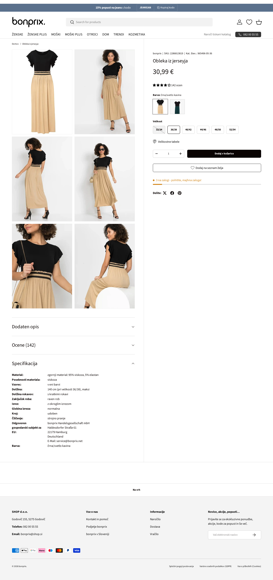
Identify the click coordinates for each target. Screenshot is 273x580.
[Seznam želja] (249, 22)
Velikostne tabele (168, 142)
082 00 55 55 (25, 527)
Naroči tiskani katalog (217, 34)
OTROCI (92, 34)
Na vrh (136, 490)
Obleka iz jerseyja (30, 44)
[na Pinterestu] (179, 193)
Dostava (155, 527)
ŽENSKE (17, 34)
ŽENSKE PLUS (37, 34)
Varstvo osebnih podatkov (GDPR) (216, 566)
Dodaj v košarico (224, 153)
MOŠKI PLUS (73, 34)
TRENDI (118, 34)
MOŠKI (56, 34)
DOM (105, 34)
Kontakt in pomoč (97, 519)
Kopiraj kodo (167, 7)
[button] (259, 22)
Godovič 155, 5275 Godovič (28, 519)
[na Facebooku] (172, 193)
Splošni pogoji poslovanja (181, 566)
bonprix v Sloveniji (97, 534)
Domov (15, 44)
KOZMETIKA (137, 34)
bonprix (157, 53)
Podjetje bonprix (96, 527)
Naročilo (155, 519)
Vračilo (154, 534)
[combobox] (139, 22)
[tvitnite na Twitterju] (164, 193)
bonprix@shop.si (27, 534)
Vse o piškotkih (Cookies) (249, 566)
